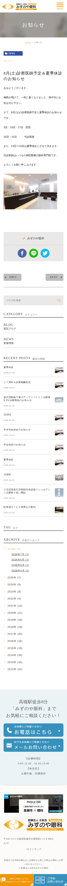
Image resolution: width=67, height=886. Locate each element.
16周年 (7, 474)
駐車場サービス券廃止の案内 (20, 507)
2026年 (8, 414)
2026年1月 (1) (20, 570)
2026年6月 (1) (20, 559)
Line (33, 253)
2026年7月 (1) (20, 554)
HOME (28, 43)
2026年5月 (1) (20, 565)
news (12, 53)
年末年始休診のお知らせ (17, 429)
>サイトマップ (33, 849)
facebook (22, 253)
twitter (45, 253)
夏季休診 (8, 367)
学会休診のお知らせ (15, 444)
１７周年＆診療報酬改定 (17, 382)
